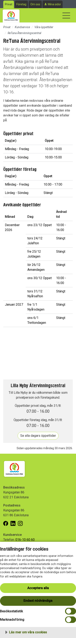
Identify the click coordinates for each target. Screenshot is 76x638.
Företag (21, 4)
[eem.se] (11, 15)
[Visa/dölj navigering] (66, 15)
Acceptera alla (38, 588)
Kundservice (22, 27)
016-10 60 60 (25, 540)
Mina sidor (54, 4)
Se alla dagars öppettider (38, 436)
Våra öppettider (43, 27)
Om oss (35, 4)
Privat (8, 4)
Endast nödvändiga (38, 601)
